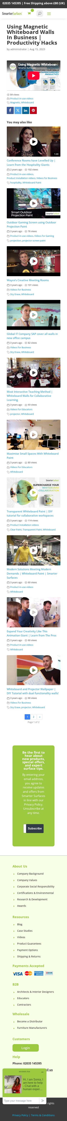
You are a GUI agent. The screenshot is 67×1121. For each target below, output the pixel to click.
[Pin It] (33, 110)
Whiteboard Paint (32, 182)
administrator (18, 49)
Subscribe (35, 828)
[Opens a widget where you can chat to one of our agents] (24, 1086)
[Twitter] (18, 110)
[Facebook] (10, 110)
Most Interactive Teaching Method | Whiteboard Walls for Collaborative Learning (30, 396)
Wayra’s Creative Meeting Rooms (28, 280)
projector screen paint (34, 240)
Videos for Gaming (44, 235)
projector (15, 414)
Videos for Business (46, 178)
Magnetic (15, 102)
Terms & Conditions (43, 1115)
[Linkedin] (25, 110)
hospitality (15, 182)
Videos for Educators (21, 409)
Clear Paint (16, 529)
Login (25, 1048)
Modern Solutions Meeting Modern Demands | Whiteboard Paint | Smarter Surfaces (32, 573)
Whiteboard (27, 102)
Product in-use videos (21, 98)
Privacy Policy (20, 1115)
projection (15, 240)
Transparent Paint (32, 529)
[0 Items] (30, 13)
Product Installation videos (21, 178)
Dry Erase (15, 294)
